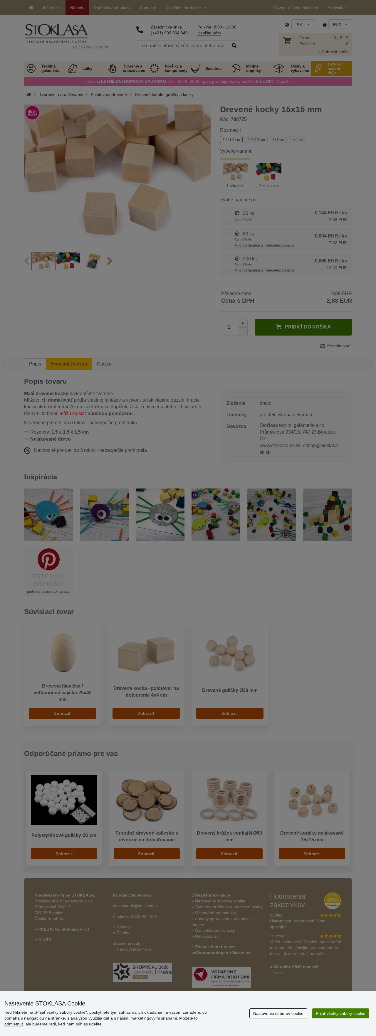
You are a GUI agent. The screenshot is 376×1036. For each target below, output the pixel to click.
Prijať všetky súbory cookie (340, 1013)
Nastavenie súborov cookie (278, 1013)
